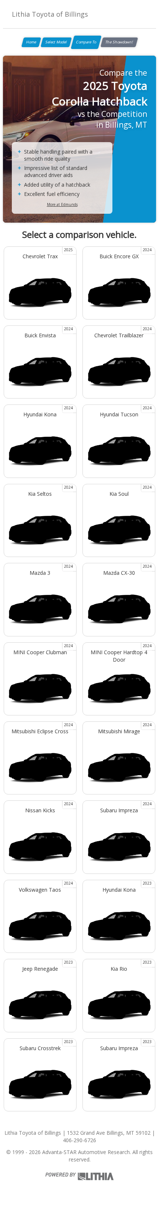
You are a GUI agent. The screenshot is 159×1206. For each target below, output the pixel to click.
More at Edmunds (62, 204)
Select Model (56, 42)
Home (31, 42)
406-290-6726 (79, 1140)
